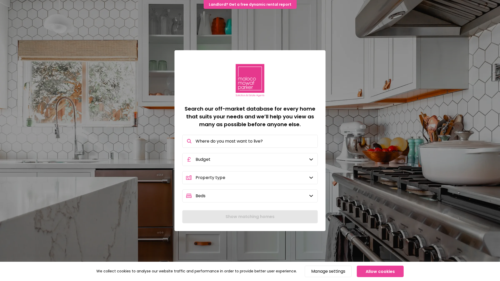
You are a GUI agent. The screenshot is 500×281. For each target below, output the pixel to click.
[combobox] (250, 141)
